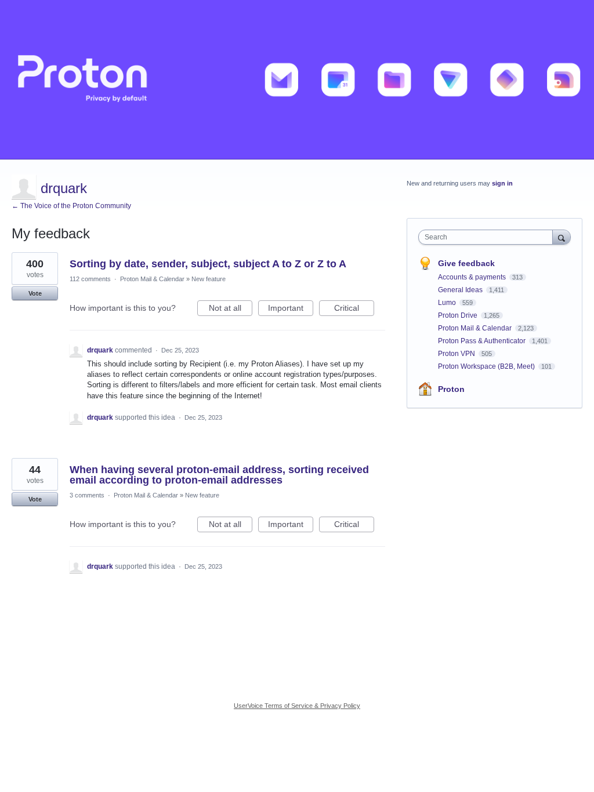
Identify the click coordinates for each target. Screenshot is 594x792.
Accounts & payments (473, 277)
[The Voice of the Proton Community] (297, 79)
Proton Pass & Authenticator (482, 341)
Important (290, 309)
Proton (451, 389)
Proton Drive (458, 315)
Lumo (448, 303)
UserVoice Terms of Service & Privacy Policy (297, 705)
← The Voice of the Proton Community (71, 206)
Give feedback (466, 263)
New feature (208, 278)
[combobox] (488, 237)
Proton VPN (457, 354)
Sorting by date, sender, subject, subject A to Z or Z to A (208, 264)
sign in (502, 183)
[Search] (561, 237)
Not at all (230, 309)
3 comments (87, 495)
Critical (354, 309)
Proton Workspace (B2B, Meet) (487, 366)
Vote (35, 293)
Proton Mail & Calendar (152, 278)
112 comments (90, 278)
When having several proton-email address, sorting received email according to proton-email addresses (219, 475)
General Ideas (461, 290)
